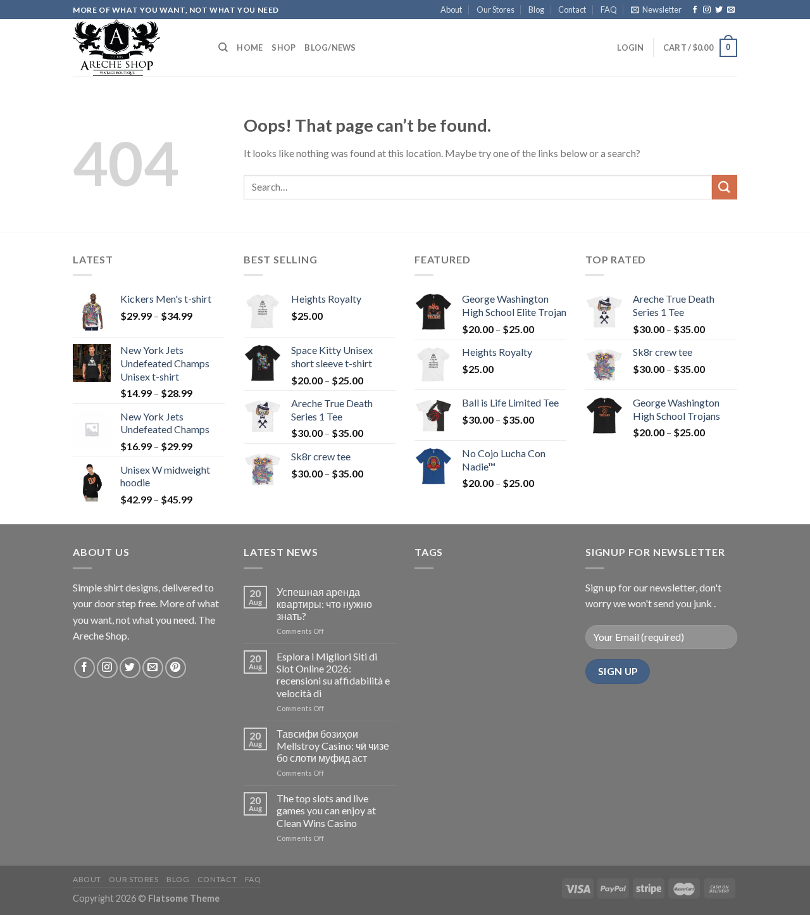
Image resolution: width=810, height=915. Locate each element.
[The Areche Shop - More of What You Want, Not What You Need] (136, 47)
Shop (283, 47)
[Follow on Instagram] (707, 10)
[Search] (223, 47)
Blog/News (330, 47)
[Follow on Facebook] (695, 10)
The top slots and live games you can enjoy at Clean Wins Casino (326, 810)
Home (250, 47)
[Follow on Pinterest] (175, 667)
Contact (572, 9)
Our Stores (495, 9)
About (451, 9)
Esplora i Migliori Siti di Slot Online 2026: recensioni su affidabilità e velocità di (333, 674)
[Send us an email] (731, 10)
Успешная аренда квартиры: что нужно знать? (324, 604)
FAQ (609, 9)
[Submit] (724, 187)
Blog (536, 9)
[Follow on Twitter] (719, 10)
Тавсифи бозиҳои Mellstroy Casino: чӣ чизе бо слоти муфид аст (333, 746)
